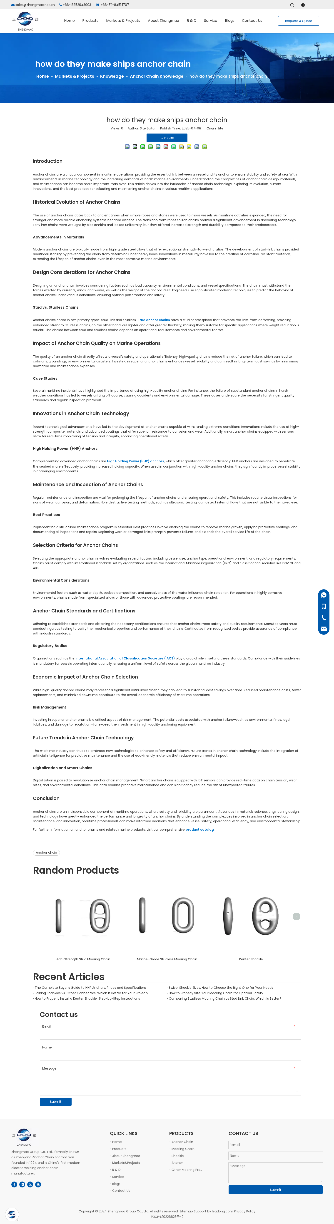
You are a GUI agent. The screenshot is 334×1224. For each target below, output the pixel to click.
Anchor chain (46, 852)
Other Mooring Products (190, 1169)
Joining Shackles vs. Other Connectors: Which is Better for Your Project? (92, 993)
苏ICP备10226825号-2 (167, 1216)
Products (119, 1149)
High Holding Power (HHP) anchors (135, 461)
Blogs (116, 1184)
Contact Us (121, 1190)
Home (117, 1142)
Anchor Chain (182, 1142)
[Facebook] (14, 1184)
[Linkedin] (22, 1184)
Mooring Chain (183, 1149)
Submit (55, 1101)
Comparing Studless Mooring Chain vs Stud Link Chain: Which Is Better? (225, 998)
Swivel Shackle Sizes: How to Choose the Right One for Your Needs (221, 987)
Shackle (178, 1156)
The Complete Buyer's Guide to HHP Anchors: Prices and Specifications (91, 987)
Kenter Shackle (251, 959)
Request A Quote (298, 21)
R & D (116, 1169)
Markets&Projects (126, 1162)
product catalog (200, 829)
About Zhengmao (126, 1156)
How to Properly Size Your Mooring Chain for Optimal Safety (216, 993)
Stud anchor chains (153, 320)
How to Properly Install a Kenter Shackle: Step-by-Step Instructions (87, 998)
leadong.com (222, 1211)
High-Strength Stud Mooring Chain (83, 959)
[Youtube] (38, 1184)
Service (118, 1176)
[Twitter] (30, 1184)
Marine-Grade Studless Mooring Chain (167, 959)
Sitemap (186, 1211)
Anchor (177, 1162)
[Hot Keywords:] (292, 5)
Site (220, 128)
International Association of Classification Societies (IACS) (125, 658)
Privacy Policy (244, 1211)
